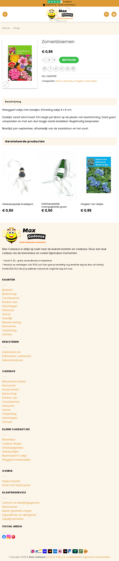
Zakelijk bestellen (13, 519)
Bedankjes (8, 439)
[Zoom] (6, 84)
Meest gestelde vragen (17, 511)
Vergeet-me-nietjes (92, 204)
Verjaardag (9, 330)
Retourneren (10, 507)
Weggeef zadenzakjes (86, 81)
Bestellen (69, 60)
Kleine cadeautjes (65, 81)
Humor (6, 314)
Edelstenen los (11, 352)
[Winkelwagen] (114, 14)
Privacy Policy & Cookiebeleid (64, 557)
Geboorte (8, 310)
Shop (16, 28)
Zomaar (7, 334)
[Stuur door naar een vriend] (61, 69)
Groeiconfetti (10, 389)
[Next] (117, 183)
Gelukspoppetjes (12, 447)
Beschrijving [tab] (13, 101)
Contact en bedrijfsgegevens (21, 502)
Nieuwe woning (11, 322)
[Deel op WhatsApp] (44, 69)
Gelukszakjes (10, 451)
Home (6, 28)
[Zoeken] (106, 14)
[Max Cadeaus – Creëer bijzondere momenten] (59, 14)
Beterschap (9, 294)
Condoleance (10, 298)
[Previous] (2, 183)
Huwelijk (7, 318)
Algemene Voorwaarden (96, 557)
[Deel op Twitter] (56, 69)
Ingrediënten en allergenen (19, 515)
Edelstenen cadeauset (16, 356)
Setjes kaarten (11, 481)
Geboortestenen (12, 360)
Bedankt (7, 290)
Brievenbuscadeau (14, 381)
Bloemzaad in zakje (14, 455)
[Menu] (5, 14)
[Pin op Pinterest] (67, 69)
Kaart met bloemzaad (16, 485)
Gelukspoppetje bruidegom (17, 204)
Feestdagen (9, 306)
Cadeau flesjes (12, 443)
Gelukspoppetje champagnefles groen (54, 205)
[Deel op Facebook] (50, 69)
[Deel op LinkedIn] (73, 69)
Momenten (9, 326)
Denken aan (9, 302)
